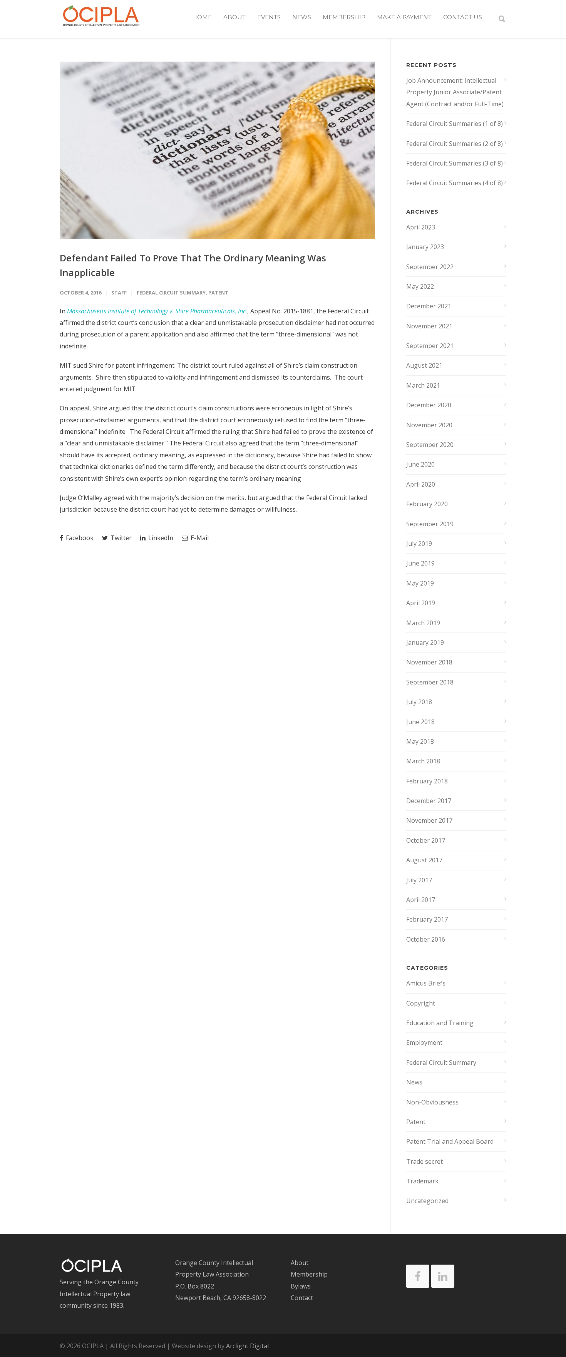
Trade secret (424, 1161)
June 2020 (420, 464)
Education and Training (440, 1023)
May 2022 (420, 286)
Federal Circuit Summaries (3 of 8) (454, 163)
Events (269, 17)
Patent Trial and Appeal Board (450, 1141)
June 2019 (420, 563)
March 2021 (423, 385)
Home (202, 17)
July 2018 (419, 702)
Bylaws (301, 1286)
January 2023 (425, 247)
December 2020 (428, 405)
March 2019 (423, 623)
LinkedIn (160, 538)
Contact (302, 1297)
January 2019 (425, 642)
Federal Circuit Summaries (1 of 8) (454, 123)
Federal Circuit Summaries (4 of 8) (454, 183)
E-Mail (199, 538)
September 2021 (430, 345)
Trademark (422, 1181)
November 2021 (429, 326)
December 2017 (428, 800)
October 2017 (425, 840)
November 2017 (429, 820)
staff (119, 292)
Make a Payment (404, 17)
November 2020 (429, 425)
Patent (218, 292)
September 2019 (430, 524)
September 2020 (430, 444)
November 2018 (429, 662)
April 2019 (420, 603)
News (301, 17)
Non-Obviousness (432, 1102)
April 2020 (420, 484)
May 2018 (420, 741)
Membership (344, 17)
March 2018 (423, 761)
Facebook (79, 538)
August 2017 (424, 860)
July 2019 (419, 543)
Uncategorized (427, 1200)
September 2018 (430, 682)
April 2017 (420, 899)
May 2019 (420, 583)
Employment (424, 1042)
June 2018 (420, 722)
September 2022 (430, 267)
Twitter (120, 538)
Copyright (420, 1003)
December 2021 (428, 306)
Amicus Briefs (425, 983)
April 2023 (420, 227)
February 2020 (427, 504)
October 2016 (425, 939)
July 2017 (419, 880)
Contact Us (462, 17)
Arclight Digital (247, 1346)
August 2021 (424, 365)
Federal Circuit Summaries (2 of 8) (454, 143)
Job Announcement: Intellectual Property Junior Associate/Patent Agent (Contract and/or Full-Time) (455, 92)
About (299, 1262)
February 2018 (427, 781)
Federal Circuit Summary (171, 292)
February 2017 (427, 919)
